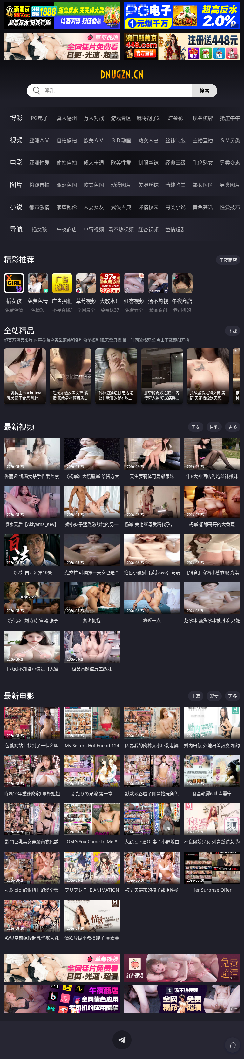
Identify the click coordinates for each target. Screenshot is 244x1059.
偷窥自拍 (39, 184)
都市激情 (39, 207)
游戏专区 (121, 118)
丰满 (195, 696)
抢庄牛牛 (230, 118)
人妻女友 (94, 207)
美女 (195, 427)
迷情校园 (148, 207)
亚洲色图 (67, 184)
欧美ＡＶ (94, 140)
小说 (16, 207)
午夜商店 (67, 229)
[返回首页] (232, 1045)
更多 (232, 427)
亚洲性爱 (39, 162)
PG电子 (39, 118)
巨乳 (214, 427)
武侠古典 (121, 207)
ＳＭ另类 (230, 140)
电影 (16, 162)
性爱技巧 (230, 207)
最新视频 (19, 426)
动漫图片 (121, 184)
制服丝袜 (148, 162)
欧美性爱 (121, 162)
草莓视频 (94, 229)
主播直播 (203, 140)
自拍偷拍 (67, 140)
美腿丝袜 (148, 184)
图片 (16, 184)
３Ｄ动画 (121, 140)
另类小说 (175, 207)
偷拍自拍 (67, 162)
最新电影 (19, 696)
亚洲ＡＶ (39, 140)
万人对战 (94, 118)
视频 (16, 140)
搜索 (205, 90)
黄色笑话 (203, 207)
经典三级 (175, 162)
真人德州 (67, 118)
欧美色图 (94, 184)
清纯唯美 (175, 184)
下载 (232, 331)
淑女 (214, 696)
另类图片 (230, 184)
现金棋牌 (203, 118)
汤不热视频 (121, 229)
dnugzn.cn (122, 74)
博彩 (16, 118)
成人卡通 (94, 162)
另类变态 (230, 162)
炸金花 (175, 118)
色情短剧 (175, 229)
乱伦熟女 (203, 162)
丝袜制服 (175, 140)
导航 (16, 229)
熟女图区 (203, 184)
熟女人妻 (148, 140)
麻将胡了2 (148, 118)
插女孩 (39, 229)
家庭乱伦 (67, 207)
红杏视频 (148, 229)
